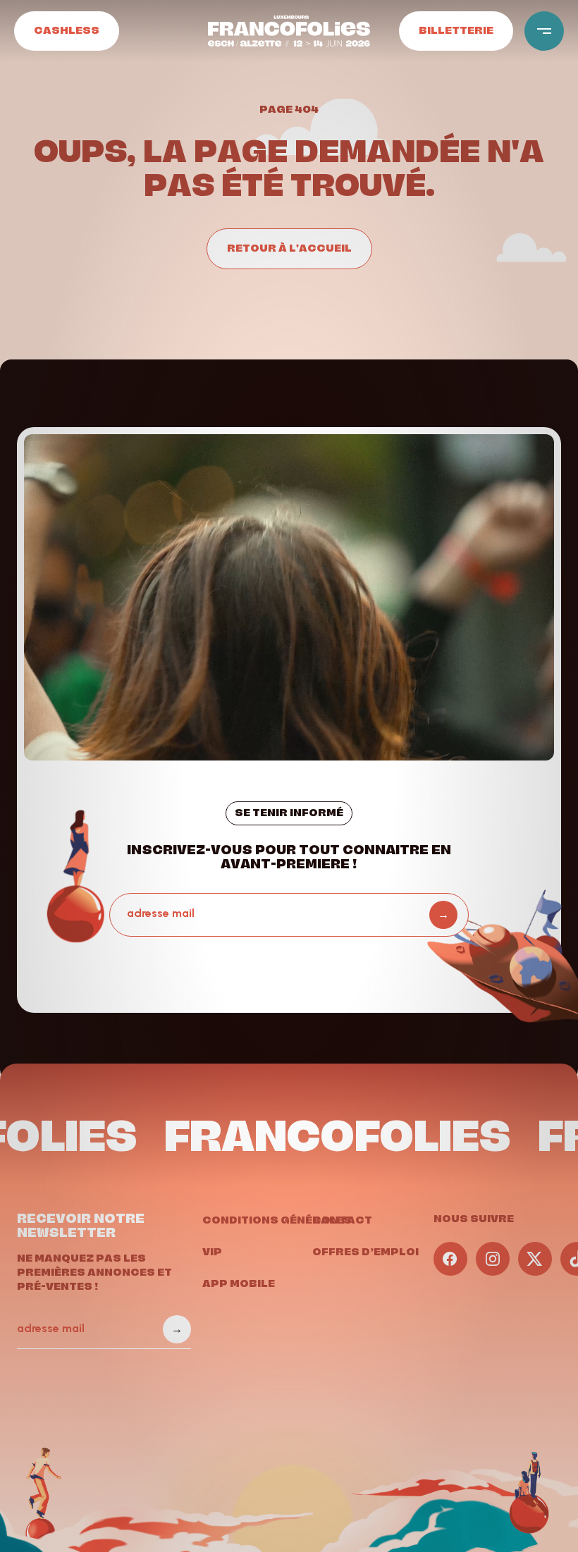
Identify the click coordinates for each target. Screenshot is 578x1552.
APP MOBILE (238, 1282)
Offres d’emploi (365, 1251)
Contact (342, 1219)
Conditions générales (277, 1219)
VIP (212, 1251)
